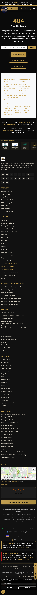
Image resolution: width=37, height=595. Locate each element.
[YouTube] (19, 174)
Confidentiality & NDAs (29, 577)
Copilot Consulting (9, 93)
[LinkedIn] (7, 174)
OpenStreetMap (15, 481)
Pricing (3, 258)
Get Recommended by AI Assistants (12, 304)
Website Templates (7, 203)
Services (4, 220)
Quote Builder (5, 194)
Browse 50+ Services (18, 60)
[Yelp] (3, 178)
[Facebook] (3, 174)
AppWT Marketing (6, 434)
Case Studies (5, 237)
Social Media (5, 394)
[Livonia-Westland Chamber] (32, 178)
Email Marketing (6, 397)
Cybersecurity (5, 400)
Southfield (14, 517)
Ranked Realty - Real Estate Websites (13, 452)
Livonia (4, 514)
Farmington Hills (6, 517)
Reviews (4, 249)
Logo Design (5, 374)
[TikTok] (23, 174)
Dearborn (13, 514)
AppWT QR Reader (7, 449)
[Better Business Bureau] (7, 178)
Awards (3, 246)
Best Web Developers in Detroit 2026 (19, 536)
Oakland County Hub (7, 229)
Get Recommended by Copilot (10, 301)
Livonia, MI (7, 106)
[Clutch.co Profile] (32, 174)
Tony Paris (16, 2)
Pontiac (28, 519)
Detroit (8, 514)
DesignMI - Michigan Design (10, 431)
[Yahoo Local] (7, 182)
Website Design (6, 359)
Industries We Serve (7, 223)
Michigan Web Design (8, 226)
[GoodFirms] (15, 178)
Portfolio (4, 234)
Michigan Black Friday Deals (10, 428)
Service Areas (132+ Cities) (9, 272)
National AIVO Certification (9, 423)
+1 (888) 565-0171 (24, 122)
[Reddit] (28, 178)
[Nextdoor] (19, 178)
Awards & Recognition (8, 140)
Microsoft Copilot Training (9, 290)
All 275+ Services (6, 406)
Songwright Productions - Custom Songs (14, 455)
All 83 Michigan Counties (9, 339)
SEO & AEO (22, 95)
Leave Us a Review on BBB (20, 502)
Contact (3, 278)
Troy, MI (6, 112)
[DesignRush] (11, 178)
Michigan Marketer (7, 425)
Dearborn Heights (18, 521)
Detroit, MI (7, 108)
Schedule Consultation (8, 275)
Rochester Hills (21, 519)
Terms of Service (16, 577)
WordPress (4, 382)
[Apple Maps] (3, 182)
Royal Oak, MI (8, 110)
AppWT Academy (6, 197)
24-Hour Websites (24, 93)
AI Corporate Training (10, 95)
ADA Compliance (6, 391)
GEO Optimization (6, 368)
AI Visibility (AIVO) (7, 365)
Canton (23, 517)
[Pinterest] (28, 174)
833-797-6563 (19, 573)
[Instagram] (15, 174)
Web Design (22, 84)
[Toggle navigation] (34, 8)
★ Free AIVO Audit (7, 269)
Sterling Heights (26, 514)
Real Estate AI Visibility (8, 403)
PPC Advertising (6, 377)
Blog (2, 243)
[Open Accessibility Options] (3, 592)
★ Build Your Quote (7, 267)
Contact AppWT (18, 66)
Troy (33, 514)
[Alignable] (23, 178)
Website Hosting (6, 380)
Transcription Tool (7, 200)
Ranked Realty (5, 208)
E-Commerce (5, 371)
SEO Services (5, 362)
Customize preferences (18, 583)
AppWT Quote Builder (8, 443)
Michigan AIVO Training (8, 417)
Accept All (9, 587)
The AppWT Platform (7, 211)
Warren (19, 514)
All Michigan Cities (7, 336)
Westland (28, 517)
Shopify (3, 385)
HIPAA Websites (6, 388)
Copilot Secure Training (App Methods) (13, 287)
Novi (19, 517)
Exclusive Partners (7, 255)
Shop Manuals (5, 206)
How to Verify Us (6, 252)
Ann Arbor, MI (8, 114)
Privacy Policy (5, 577)
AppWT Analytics (6, 191)
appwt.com (8, 555)
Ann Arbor (13, 519)
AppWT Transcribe (7, 446)
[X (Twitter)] (11, 174)
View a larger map (5, 481)
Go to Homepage (18, 54)
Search (32, 47)
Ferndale (7, 519)
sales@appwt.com (10, 124)
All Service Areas (6, 351)
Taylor (32, 519)
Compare (4, 240)
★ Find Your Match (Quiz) (9, 264)
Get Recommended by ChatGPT (11, 298)
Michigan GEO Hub (7, 420)
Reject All (27, 587)
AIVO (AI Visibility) (24, 87)
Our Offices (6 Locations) (9, 232)
